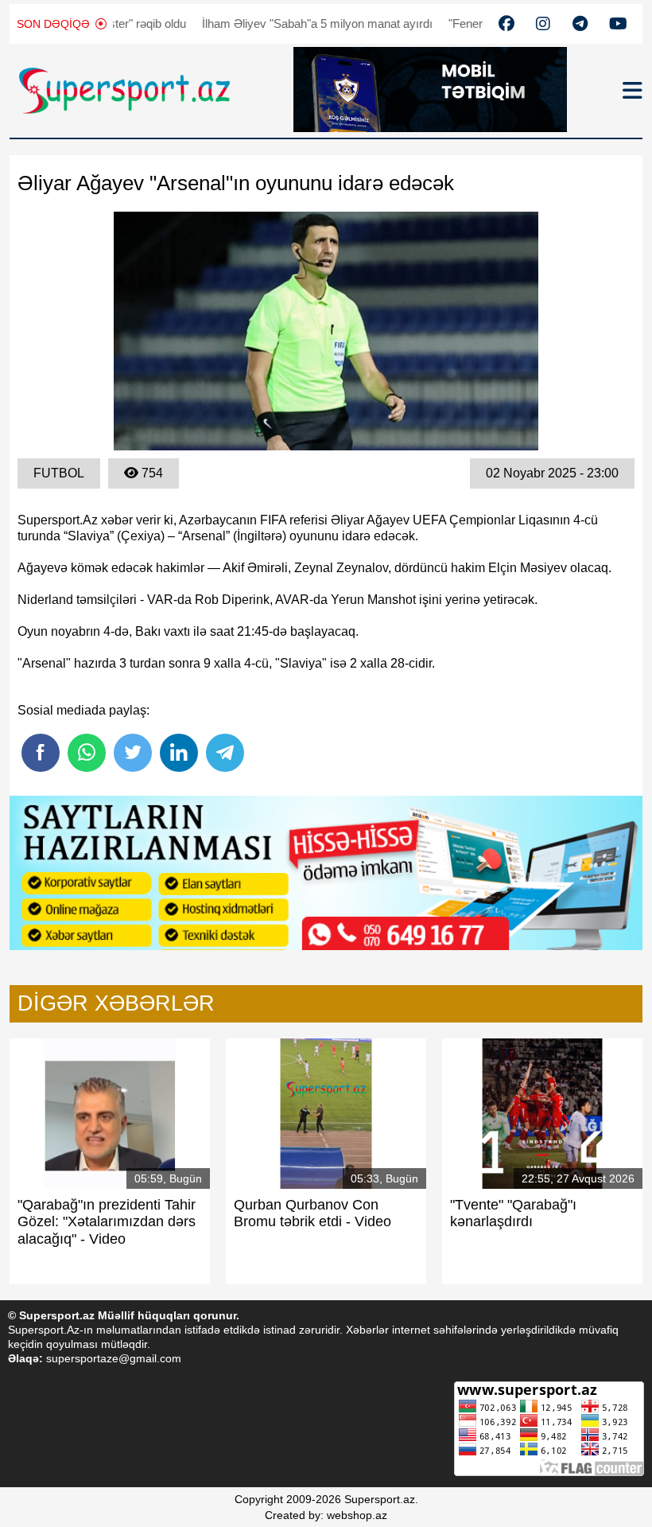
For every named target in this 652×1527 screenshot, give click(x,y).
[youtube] (506, 24)
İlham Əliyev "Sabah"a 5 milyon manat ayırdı (288, 23)
